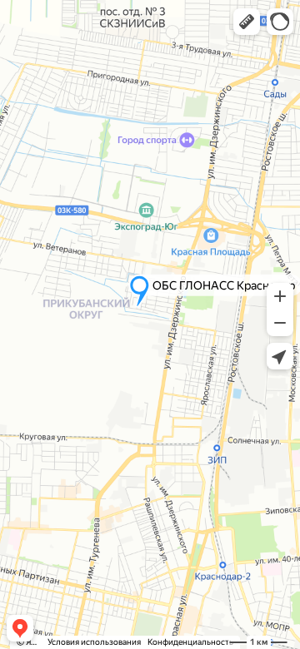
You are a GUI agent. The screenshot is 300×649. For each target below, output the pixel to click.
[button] (246, 21)
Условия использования (94, 642)
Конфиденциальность (190, 642)
